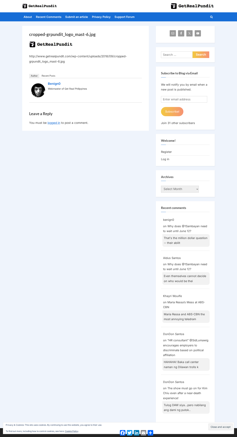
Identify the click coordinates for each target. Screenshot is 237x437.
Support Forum (125, 17)
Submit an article (76, 17)
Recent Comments (48, 17)
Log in (165, 159)
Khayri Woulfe (172, 296)
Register (166, 152)
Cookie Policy (71, 431)
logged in (54, 123)
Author (34, 76)
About (28, 17)
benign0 (54, 83)
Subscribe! (172, 111)
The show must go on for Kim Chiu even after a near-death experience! (185, 393)
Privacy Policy (101, 17)
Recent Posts (48, 76)
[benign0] (38, 96)
